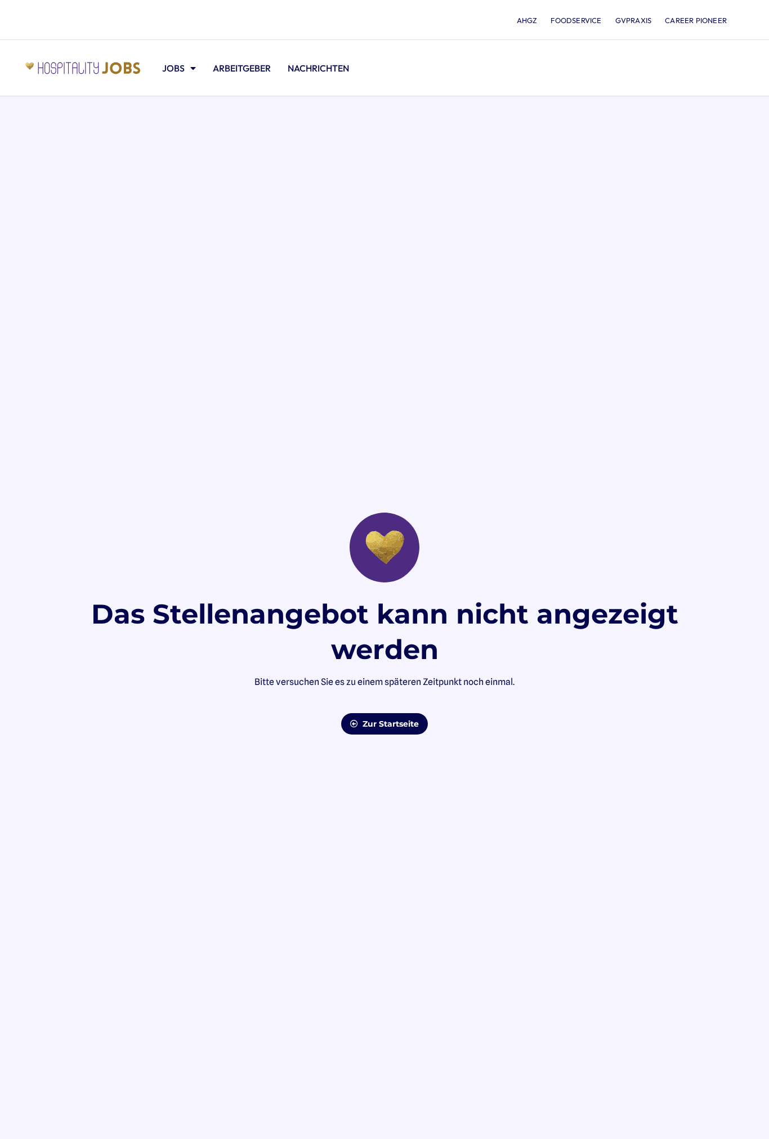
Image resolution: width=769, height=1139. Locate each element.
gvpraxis (633, 20)
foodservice (576, 20)
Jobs (173, 68)
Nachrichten (318, 68)
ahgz (527, 20)
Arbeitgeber (242, 68)
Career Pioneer (696, 20)
